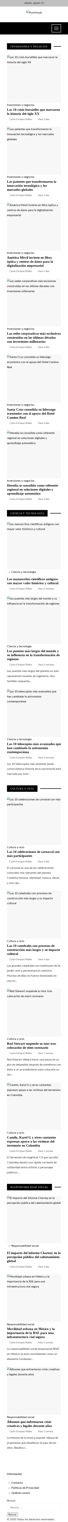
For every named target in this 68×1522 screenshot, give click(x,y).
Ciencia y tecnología (23, 572)
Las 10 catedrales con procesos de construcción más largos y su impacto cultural (33, 950)
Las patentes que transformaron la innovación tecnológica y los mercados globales (31, 185)
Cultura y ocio (15, 847)
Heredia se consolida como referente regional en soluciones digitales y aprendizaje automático (32, 489)
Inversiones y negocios (20, 105)
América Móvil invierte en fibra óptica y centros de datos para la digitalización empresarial (30, 261)
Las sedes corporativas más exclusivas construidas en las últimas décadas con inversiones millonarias (34, 337)
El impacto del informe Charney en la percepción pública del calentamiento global (34, 1257)
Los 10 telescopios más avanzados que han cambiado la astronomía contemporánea (34, 748)
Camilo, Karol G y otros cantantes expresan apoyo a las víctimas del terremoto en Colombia (31, 1141)
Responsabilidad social (25, 1245)
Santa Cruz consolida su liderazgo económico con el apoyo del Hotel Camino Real (31, 413)
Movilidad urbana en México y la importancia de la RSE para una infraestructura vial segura (31, 1333)
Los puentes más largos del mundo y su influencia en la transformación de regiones (33, 655)
